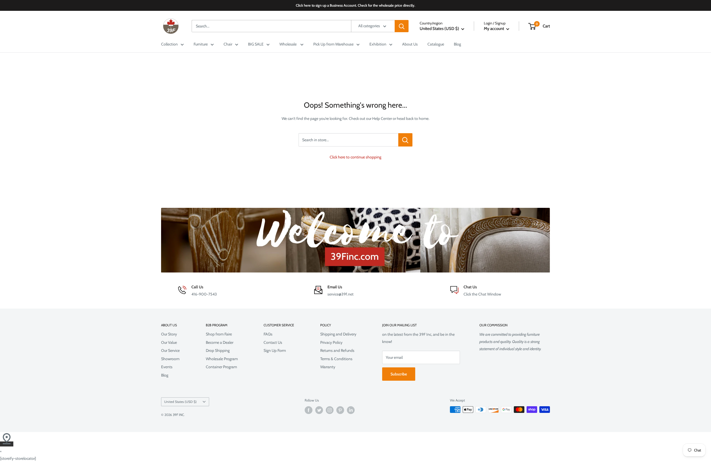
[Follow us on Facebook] (308, 410)
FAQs (268, 334)
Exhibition (377, 44)
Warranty (327, 366)
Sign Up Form (275, 350)
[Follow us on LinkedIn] (351, 410)
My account (494, 28)
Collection (169, 44)
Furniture (201, 44)
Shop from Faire (219, 334)
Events (166, 366)
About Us (410, 44)
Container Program (221, 366)
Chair (228, 44)
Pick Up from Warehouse (333, 44)
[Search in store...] (405, 140)
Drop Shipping (218, 350)
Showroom (170, 358)
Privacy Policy (331, 342)
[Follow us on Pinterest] (340, 410)
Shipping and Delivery (338, 334)
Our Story (169, 334)
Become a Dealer (219, 342)
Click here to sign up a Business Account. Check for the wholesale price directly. (355, 5)
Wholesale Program (222, 358)
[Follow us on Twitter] (319, 410)
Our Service (170, 350)
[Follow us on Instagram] (330, 410)
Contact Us (273, 342)
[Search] (402, 26)
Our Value (169, 342)
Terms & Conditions (336, 358)
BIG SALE (256, 44)
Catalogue (435, 44)
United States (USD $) (180, 402)
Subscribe (398, 374)
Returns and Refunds (337, 350)
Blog (457, 44)
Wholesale (288, 44)
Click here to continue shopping (355, 157)
